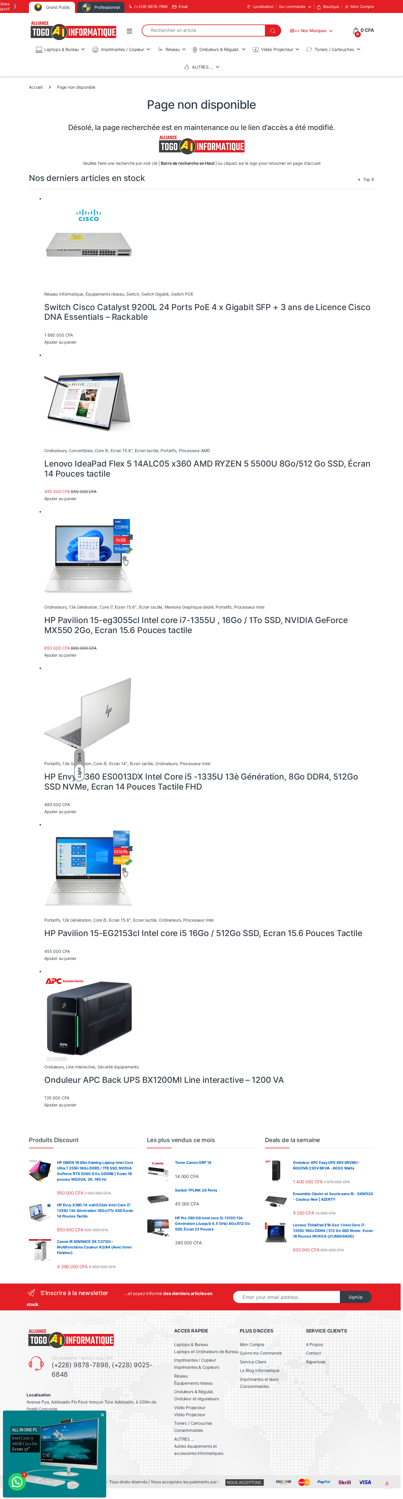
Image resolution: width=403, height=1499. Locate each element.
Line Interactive (80, 1066)
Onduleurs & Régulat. (219, 49)
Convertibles (80, 450)
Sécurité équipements (118, 1066)
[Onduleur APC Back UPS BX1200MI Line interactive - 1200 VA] (88, 1018)
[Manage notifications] (387, 1483)
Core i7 (106, 607)
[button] (17, 1482)
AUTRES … (202, 67)
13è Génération (83, 607)
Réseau (173, 49)
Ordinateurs (55, 450)
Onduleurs (54, 1066)
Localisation (263, 6)
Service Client (253, 1361)
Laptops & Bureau (61, 49)
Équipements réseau (193, 1383)
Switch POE (182, 293)
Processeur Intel (249, 607)
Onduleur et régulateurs (196, 1398)
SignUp (356, 1296)
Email (183, 6)
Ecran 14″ (118, 763)
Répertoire (316, 1361)
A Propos (314, 1344)
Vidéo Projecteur (277, 49)
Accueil (35, 87)
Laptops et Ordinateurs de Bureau (206, 1351)
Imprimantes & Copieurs (196, 1367)
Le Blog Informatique (259, 1370)
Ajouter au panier (60, 342)
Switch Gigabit (155, 293)
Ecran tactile (146, 450)
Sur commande (292, 6)
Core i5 (101, 450)
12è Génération (76, 920)
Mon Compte (362, 6)
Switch (132, 293)
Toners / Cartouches (334, 49)
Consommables (188, 1430)
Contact (313, 1352)
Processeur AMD (194, 450)
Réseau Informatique (63, 293)
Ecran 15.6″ (121, 450)
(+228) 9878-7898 (151, 6)
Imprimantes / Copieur (122, 49)
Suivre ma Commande (260, 1352)
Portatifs (168, 450)
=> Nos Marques (310, 30)
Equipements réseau (105, 293)
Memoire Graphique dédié (189, 607)
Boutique (331, 6)
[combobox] (203, 30)
